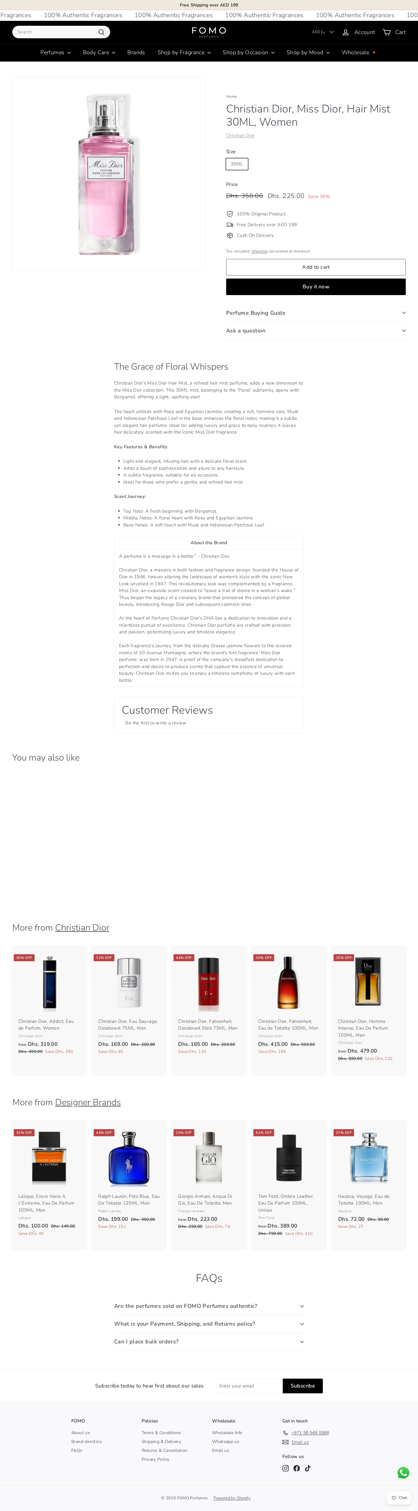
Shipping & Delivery (161, 1442)
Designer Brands (88, 1102)
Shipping (259, 251)
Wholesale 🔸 (360, 52)
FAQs (77, 1450)
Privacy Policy (155, 1459)
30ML (237, 164)
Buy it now (316, 286)
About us (80, 1433)
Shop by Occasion (246, 52)
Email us (220, 1450)
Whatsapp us (225, 1442)
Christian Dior (240, 135)
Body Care (97, 52)
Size (231, 151)
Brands (136, 52)
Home (231, 96)
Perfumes (53, 52)
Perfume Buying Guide (256, 313)
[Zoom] (109, 173)
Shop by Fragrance (182, 52)
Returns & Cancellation (165, 1450)
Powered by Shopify (232, 1498)
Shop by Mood (306, 52)
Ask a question (245, 330)
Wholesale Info (227, 1433)
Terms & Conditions (161, 1433)
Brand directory (86, 1442)
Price (232, 184)
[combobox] (61, 32)
